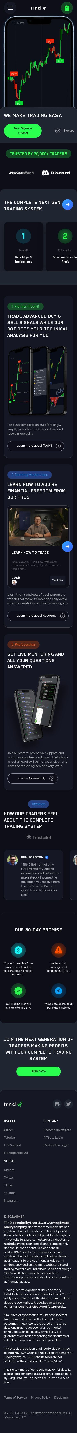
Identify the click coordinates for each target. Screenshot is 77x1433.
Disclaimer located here (55, 1374)
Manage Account (16, 1153)
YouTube (10, 1193)
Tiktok (8, 1185)
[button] (10, 8)
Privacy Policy (40, 1397)
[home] (38, 7)
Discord (9, 1170)
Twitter (9, 1177)
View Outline (57, 580)
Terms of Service (15, 1397)
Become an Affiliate (57, 1130)
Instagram (11, 1200)
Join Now (38, 1071)
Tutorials (9, 1137)
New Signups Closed (23, 131)
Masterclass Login (56, 1145)
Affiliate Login (53, 1137)
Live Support (12, 1145)
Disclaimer (61, 1397)
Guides (8, 1130)
